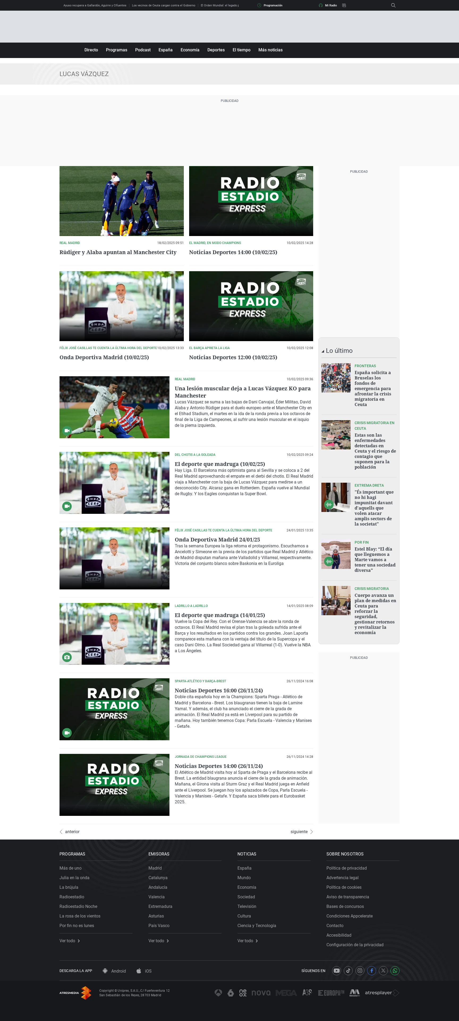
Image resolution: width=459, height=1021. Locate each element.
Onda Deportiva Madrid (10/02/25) (104, 357)
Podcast (143, 49)
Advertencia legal (342, 877)
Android (118, 971)
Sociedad (246, 896)
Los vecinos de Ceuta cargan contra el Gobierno (163, 5)
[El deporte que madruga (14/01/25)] (114, 634)
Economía (190, 49)
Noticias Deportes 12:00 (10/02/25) (233, 357)
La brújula (69, 887)
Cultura (244, 916)
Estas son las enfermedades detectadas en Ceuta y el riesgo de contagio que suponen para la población (375, 451)
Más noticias (270, 49)
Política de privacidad (346, 868)
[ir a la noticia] (336, 377)
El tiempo (241, 49)
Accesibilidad (338, 935)
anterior (72, 831)
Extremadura (160, 906)
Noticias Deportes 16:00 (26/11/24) (219, 690)
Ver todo (67, 941)
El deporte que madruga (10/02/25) (220, 464)
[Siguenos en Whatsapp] (395, 970)
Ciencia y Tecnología (256, 925)
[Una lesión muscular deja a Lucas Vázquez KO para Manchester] (114, 407)
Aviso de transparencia (347, 896)
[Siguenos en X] (383, 970)
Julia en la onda (75, 877)
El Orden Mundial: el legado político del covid (230, 5)
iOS (148, 971)
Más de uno (71, 868)
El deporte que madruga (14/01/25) (220, 615)
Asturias (156, 916)
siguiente (299, 831)
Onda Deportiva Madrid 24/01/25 (217, 539)
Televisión (246, 906)
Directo (91, 49)
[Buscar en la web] (393, 5)
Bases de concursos (345, 906)
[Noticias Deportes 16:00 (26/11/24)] (114, 709)
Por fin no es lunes (77, 925)
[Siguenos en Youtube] (336, 970)
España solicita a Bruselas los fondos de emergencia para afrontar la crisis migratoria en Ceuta (373, 388)
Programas (116, 49)
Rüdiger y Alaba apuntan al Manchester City (118, 252)
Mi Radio (331, 5)
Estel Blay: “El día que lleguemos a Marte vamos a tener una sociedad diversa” (375, 559)
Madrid (155, 868)
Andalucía (157, 887)
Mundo (244, 877)
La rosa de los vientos (80, 916)
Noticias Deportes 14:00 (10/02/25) (233, 252)
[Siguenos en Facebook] (371, 970)
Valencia (156, 896)
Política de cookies (344, 887)
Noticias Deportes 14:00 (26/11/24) (219, 766)
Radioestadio (72, 896)
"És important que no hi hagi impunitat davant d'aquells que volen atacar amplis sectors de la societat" (374, 508)
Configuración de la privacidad (355, 944)
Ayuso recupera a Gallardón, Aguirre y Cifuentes (94, 5)
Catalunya (158, 877)
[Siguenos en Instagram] (359, 970)
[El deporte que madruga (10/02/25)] (114, 483)
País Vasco (158, 925)
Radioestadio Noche (78, 906)
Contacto (334, 925)
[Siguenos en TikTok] (348, 970)
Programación (273, 5)
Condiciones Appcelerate (349, 916)
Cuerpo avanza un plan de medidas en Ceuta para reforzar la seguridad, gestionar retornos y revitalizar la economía (375, 613)
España (166, 49)
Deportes (216, 49)
